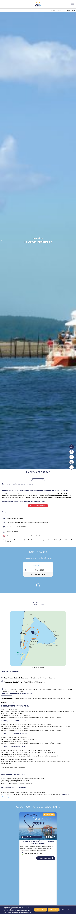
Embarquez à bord (46, 858)
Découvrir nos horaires (38, 480)
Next (74, 240)
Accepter (40, 910)
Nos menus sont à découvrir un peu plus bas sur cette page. (23, 501)
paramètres (27, 912)
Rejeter (53, 910)
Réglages (65, 910)
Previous (1, 240)
